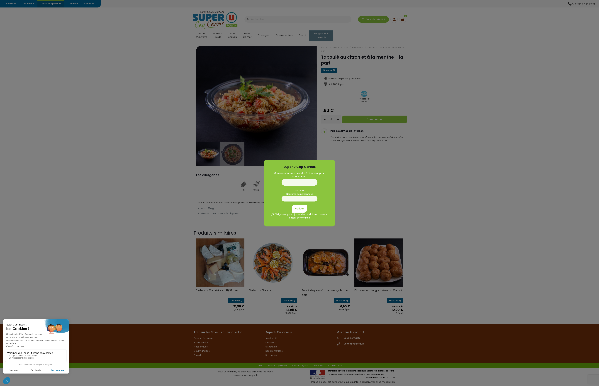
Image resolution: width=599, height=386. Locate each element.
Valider (299, 208)
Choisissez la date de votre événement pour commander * (299, 174)
